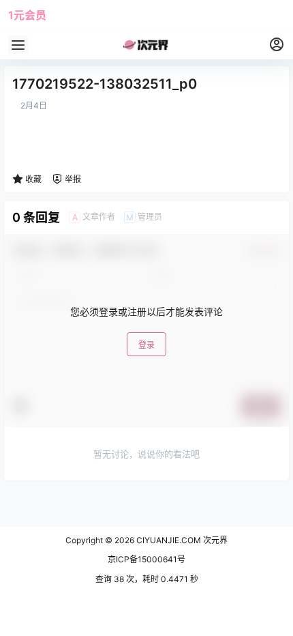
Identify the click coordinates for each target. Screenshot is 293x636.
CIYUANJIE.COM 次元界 (181, 540)
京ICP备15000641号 (146, 559)
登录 (146, 345)
